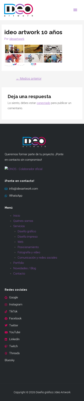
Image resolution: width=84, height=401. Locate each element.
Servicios (19, 226)
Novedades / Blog (24, 268)
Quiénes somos (23, 221)
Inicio (16, 215)
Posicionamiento (28, 247)
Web (20, 242)
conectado (43, 103)
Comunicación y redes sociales (37, 257)
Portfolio (18, 263)
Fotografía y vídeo (29, 252)
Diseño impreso (28, 236)
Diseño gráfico (27, 231)
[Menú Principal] (75, 10)
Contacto (19, 273)
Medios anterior (28, 78)
